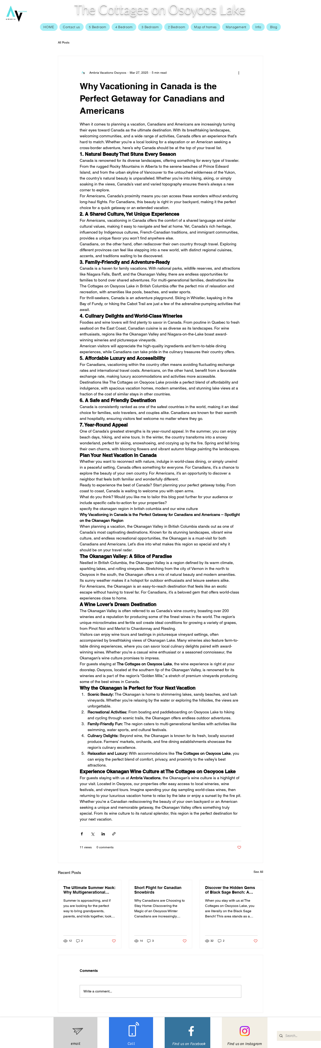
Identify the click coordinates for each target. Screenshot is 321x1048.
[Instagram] (244, 1031)
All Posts (63, 42)
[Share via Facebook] (82, 834)
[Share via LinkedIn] (103, 834)
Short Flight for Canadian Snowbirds (157, 889)
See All (258, 871)
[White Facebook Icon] (191, 1031)
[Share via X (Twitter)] (92, 834)
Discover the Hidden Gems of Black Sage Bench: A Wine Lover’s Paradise (230, 889)
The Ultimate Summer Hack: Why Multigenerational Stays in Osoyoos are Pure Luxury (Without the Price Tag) (89, 889)
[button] (258, 27)
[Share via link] (114, 834)
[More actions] (238, 72)
